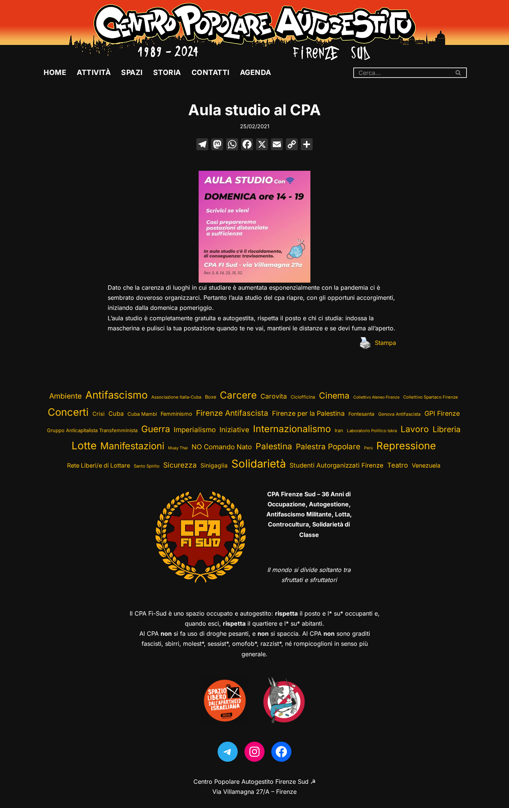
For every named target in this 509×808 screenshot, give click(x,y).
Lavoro (415, 429)
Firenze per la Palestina (308, 413)
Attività (94, 72)
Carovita (273, 396)
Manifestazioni (132, 446)
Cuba (116, 413)
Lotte (84, 445)
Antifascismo (116, 395)
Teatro (397, 465)
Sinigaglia (214, 465)
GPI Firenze (442, 413)
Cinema (334, 395)
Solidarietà (258, 463)
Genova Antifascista (399, 414)
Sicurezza (180, 464)
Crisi (98, 414)
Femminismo (176, 414)
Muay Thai (178, 448)
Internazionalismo (292, 428)
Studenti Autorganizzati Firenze (336, 465)
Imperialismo (195, 429)
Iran (339, 430)
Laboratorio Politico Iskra (372, 430)
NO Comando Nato (222, 447)
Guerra (155, 429)
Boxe (210, 397)
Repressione (406, 446)
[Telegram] (228, 752)
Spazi (132, 72)
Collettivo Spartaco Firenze (430, 397)
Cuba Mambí (142, 414)
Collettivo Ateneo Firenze (376, 397)
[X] (262, 145)
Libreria (447, 429)
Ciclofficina (303, 397)
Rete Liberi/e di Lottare (98, 465)
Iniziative (234, 429)
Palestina (274, 446)
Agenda (255, 72)
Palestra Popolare (328, 446)
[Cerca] (458, 72)
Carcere (238, 395)
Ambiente (65, 396)
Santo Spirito (146, 466)
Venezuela (426, 465)
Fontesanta (361, 414)
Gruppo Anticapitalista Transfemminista (92, 430)
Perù (368, 448)
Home (55, 72)
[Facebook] (247, 145)
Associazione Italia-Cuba (176, 397)
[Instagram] (254, 752)
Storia (167, 72)
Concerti (68, 412)
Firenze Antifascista (232, 413)
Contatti (211, 72)
